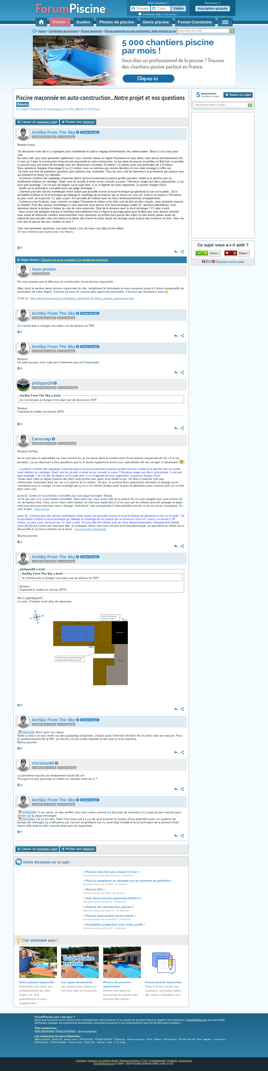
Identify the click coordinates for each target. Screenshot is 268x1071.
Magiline (208, 1039)
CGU (144, 1060)
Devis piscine (156, 22)
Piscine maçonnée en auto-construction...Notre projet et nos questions (100, 98)
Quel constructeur (44, 1031)
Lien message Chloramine (90, 529)
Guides (83, 22)
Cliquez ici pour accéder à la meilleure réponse (74, 259)
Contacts (81, 1060)
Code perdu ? (170, 14)
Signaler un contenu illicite (103, 1060)
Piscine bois (86, 1039)
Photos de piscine (116, 22)
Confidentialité (157, 1060)
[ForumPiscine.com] (34, 31)
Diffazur (158, 1039)
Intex (199, 1039)
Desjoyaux (120, 1039)
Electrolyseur (170, 1039)
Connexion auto (152, 14)
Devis (149, 1039)
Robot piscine (41, 1042)
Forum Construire (195, 22)
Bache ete (57, 1039)
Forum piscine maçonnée (163, 982)
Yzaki (109, 1042)
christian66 (29, 812)
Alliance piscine (42, 1039)
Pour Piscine (220, 1039)
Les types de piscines (77, 982)
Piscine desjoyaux (136, 1039)
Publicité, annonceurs (179, 1060)
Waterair (101, 1042)
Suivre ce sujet (239, 95)
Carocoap (28, 732)
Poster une (79, 122)
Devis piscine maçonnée (36, 982)
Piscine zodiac (75, 1042)
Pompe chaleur (104, 1039)
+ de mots (119, 1042)
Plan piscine (41, 509)
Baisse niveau (71, 1039)
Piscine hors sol (187, 1039)
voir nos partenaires (87, 1031)
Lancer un (39, 122)
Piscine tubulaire (58, 1042)
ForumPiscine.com (196, 1020)
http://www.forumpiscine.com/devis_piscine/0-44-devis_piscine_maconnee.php (82, 298)
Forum (60, 22)
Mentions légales (129, 1060)
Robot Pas (89, 1042)
